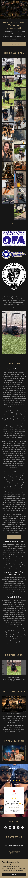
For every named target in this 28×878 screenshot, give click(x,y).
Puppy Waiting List (14, 44)
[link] (14, 807)
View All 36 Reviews (14, 784)
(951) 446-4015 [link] (14, 853)
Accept (14, 874)
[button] (14, 224)
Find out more (14, 537)
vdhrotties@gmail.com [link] (14, 851)
